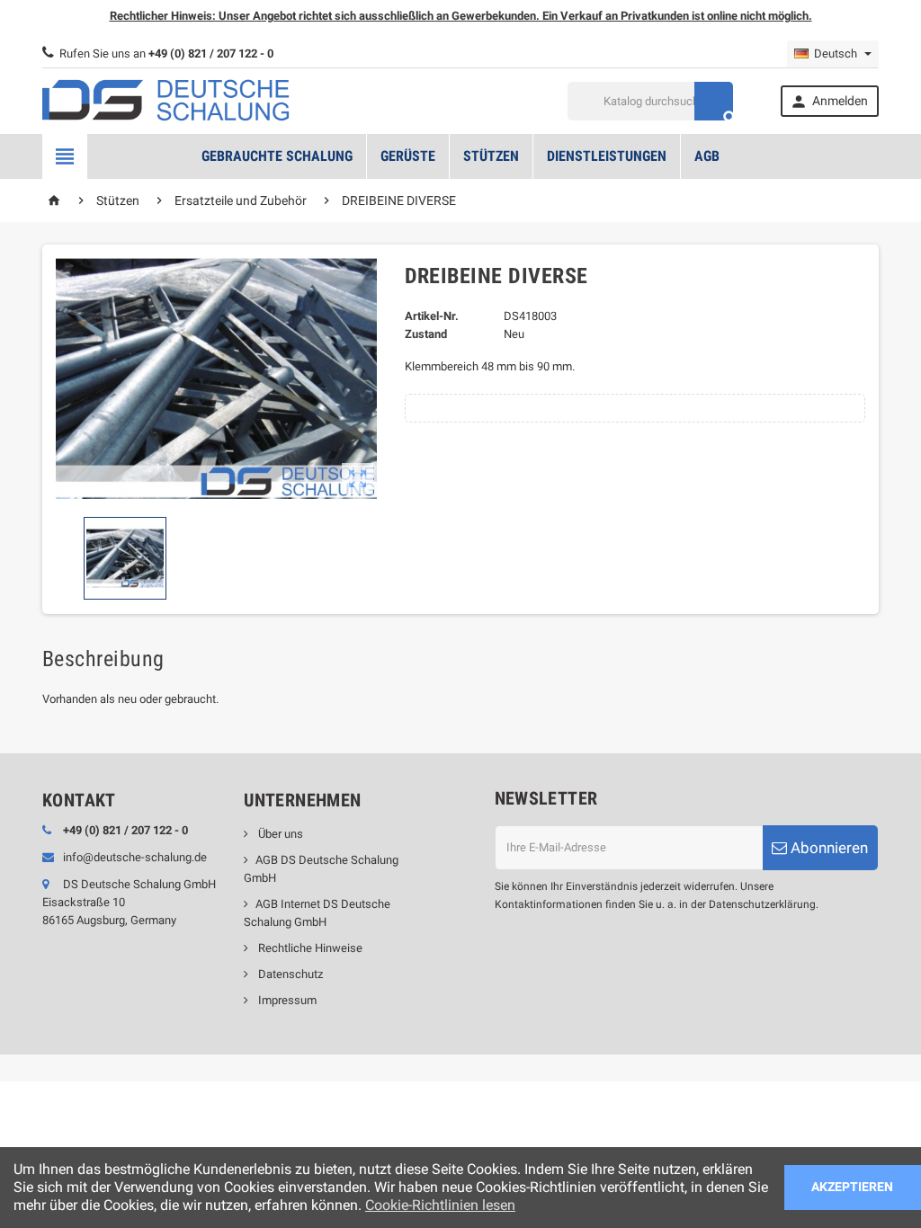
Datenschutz (289, 974)
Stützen (491, 156)
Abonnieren (827, 848)
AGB (707, 156)
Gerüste (407, 156)
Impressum (286, 1000)
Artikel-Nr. (432, 316)
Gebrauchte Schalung (277, 156)
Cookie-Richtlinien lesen (440, 1205)
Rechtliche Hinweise (308, 948)
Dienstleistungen (606, 156)
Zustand (426, 334)
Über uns (279, 834)
